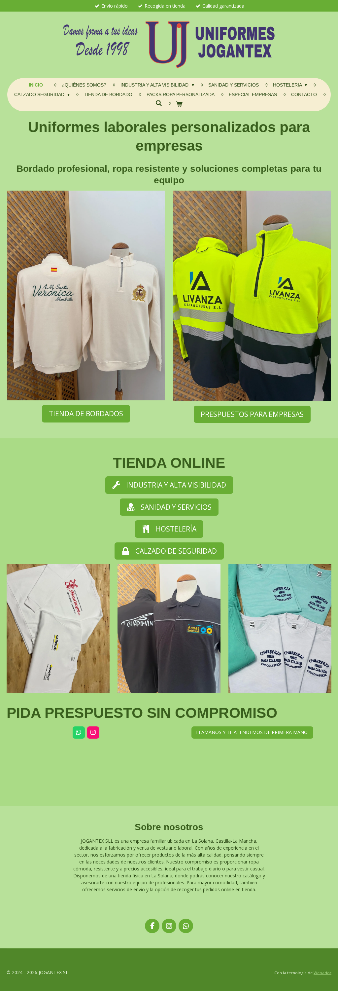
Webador (322, 972)
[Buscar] (159, 103)
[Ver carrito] (179, 104)
